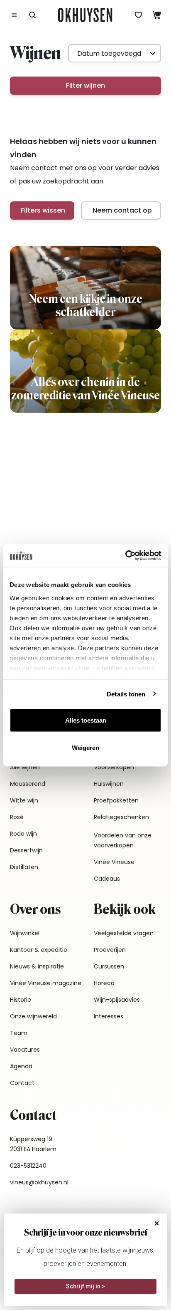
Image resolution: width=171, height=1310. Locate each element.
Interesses (108, 1016)
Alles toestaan (85, 720)
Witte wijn (24, 800)
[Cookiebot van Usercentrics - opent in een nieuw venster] (125, 555)
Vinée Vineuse (114, 862)
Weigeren (85, 747)
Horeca (104, 983)
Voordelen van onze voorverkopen (122, 840)
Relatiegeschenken (121, 817)
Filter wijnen (85, 85)
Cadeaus (107, 878)
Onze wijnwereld (33, 1016)
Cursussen (109, 966)
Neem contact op (122, 210)
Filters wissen (43, 210)
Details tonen (126, 693)
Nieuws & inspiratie (37, 966)
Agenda (21, 1066)
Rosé (17, 817)
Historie (20, 1000)
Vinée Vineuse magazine (45, 983)
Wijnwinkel (24, 933)
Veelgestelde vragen (124, 933)
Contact (22, 1083)
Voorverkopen (114, 767)
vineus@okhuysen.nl (39, 1182)
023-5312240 (28, 1165)
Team (18, 1033)
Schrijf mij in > (85, 1286)
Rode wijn (23, 834)
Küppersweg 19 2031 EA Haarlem (33, 1144)
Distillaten (24, 867)
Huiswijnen (109, 784)
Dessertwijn (26, 850)
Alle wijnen (25, 767)
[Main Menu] (14, 15)
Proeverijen (110, 950)
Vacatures (25, 1049)
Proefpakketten (116, 800)
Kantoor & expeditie (38, 950)
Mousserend (27, 784)
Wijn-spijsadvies (117, 1000)
